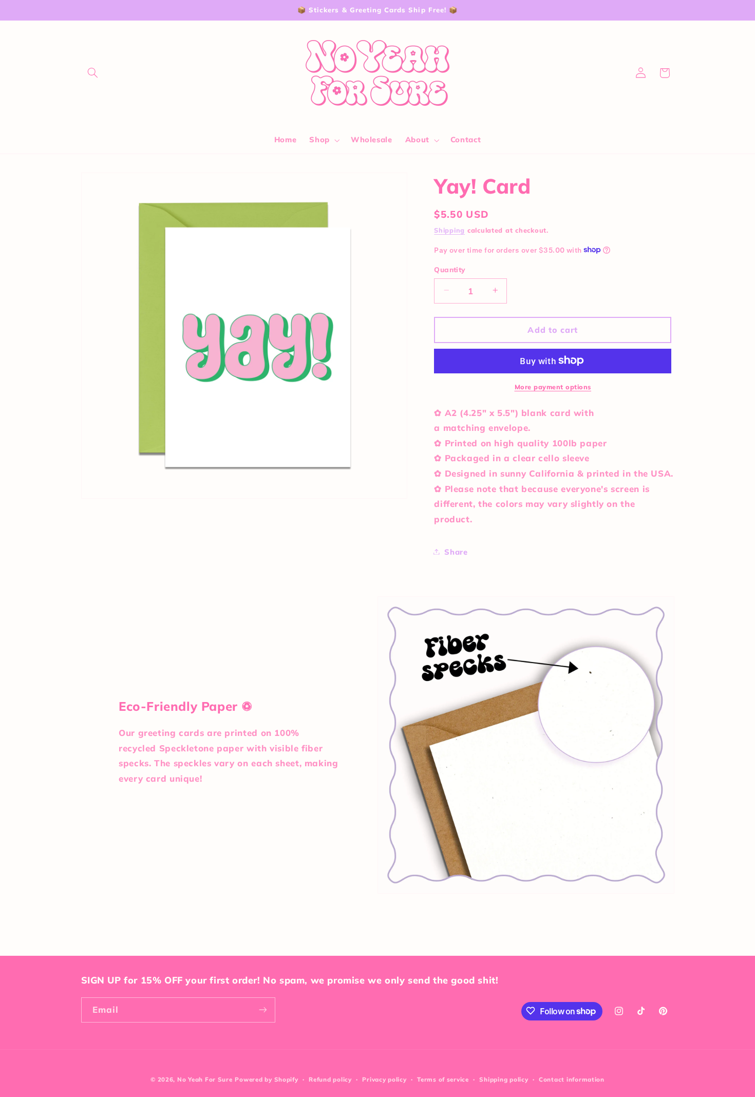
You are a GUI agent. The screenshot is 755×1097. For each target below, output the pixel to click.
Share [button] (455, 551)
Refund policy (330, 1079)
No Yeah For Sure (205, 1079)
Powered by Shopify (266, 1079)
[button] (93, 73)
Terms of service (443, 1079)
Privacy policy (384, 1079)
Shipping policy (503, 1079)
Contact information (572, 1079)
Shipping (449, 230)
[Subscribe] (262, 1009)
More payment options (553, 386)
